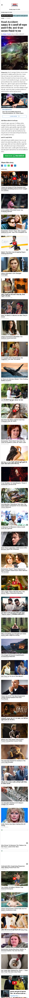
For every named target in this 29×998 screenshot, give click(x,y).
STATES (8, 18)
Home (2, 18)
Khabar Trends (7, 34)
